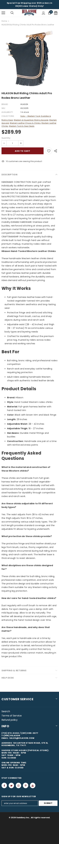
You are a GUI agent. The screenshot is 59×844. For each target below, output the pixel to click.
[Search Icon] (12, 12)
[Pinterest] (25, 785)
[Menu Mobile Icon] (3, 13)
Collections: (8, 116)
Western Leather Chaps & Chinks (25, 123)
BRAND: (5, 104)
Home (4, 21)
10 (7, 161)
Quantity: (6, 138)
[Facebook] (4, 785)
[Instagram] (18, 785)
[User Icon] (43, 13)
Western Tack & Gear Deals (21, 126)
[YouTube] (32, 785)
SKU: (4, 108)
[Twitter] (11, 785)
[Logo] (29, 13)
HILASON (24, 104)
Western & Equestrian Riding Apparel (31, 120)
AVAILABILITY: (7, 112)
